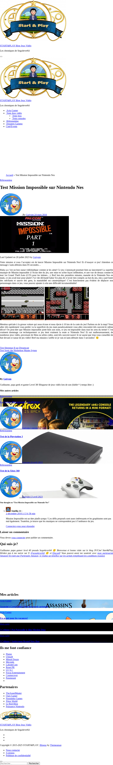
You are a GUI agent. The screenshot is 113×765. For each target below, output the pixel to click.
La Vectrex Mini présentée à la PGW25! (20, 402)
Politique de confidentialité (18, 755)
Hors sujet (4, 624)
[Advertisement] (56, 151)
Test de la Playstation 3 (11, 436)
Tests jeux (17, 116)
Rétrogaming (12, 121)
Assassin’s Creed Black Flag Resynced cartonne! (24, 606)
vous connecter (18, 537)
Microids (10, 662)
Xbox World (12, 701)
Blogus (43, 745)
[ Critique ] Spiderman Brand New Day (20, 641)
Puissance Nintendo (15, 706)
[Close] (1, 761)
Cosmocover (12, 675)
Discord (56, 553)
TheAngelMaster (14, 693)
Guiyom (30, 214)
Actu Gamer (12, 110)
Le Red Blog (12, 704)
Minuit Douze (12, 659)
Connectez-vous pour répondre (20, 526)
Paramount (11, 678)
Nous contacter (13, 750)
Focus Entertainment (15, 672)
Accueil (9, 175)
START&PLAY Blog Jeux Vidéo (15, 45)
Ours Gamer (11, 696)
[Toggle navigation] (1, 56)
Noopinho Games (14, 698)
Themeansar (55, 745)
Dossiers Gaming (14, 124)
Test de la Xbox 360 (10, 471)
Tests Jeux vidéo (14, 113)
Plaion (9, 654)
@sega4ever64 (38, 553)
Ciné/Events (11, 126)
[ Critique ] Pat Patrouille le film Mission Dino (23, 629)
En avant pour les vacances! (14, 618)
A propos (10, 753)
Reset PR (10, 667)
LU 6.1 (9, 670)
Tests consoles (19, 118)
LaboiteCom (12, 664)
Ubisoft (9, 656)
